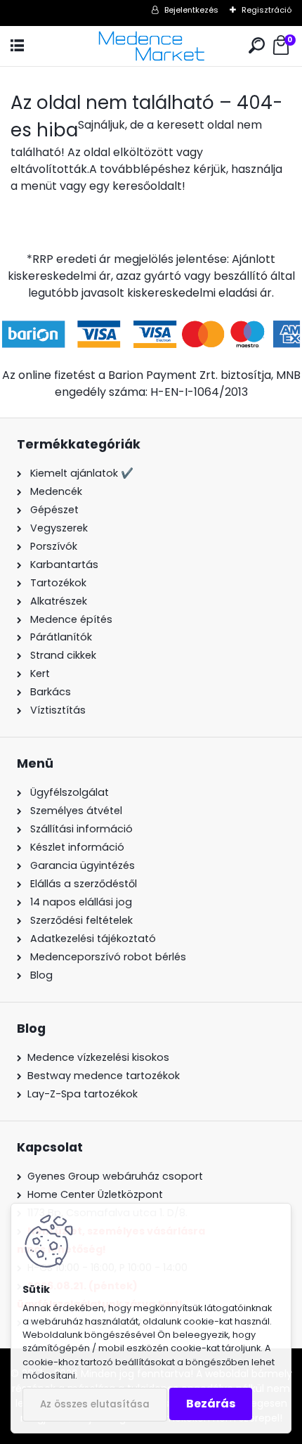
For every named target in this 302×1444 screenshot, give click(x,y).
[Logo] (151, 46)
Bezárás (210, 1403)
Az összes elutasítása (95, 1404)
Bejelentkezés (191, 9)
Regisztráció (266, 9)
